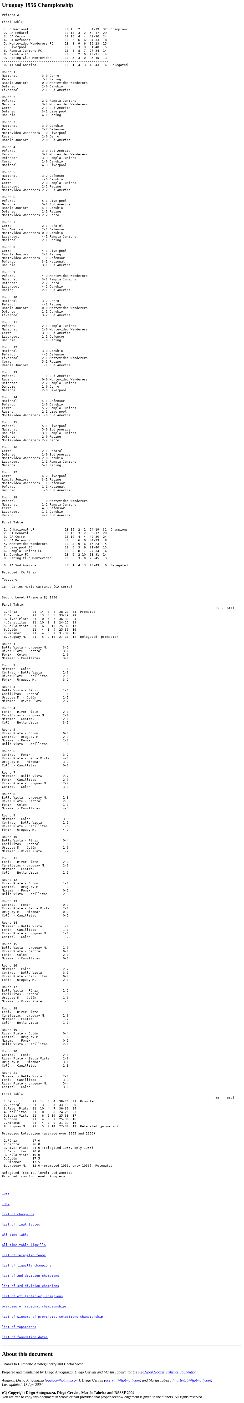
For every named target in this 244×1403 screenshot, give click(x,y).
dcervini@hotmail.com (122, 1380)
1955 (6, 1193)
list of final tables (21, 1224)
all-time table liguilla (24, 1245)
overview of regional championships (34, 1306)
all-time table (15, 1234)
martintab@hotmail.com (192, 1380)
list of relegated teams (24, 1255)
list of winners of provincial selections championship (52, 1316)
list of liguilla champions (26, 1265)
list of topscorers (19, 1327)
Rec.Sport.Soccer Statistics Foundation (167, 1372)
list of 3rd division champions (30, 1286)
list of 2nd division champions (30, 1275)
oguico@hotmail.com (62, 1380)
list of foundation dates (25, 1337)
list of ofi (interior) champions (32, 1296)
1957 (6, 1204)
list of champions (18, 1214)
